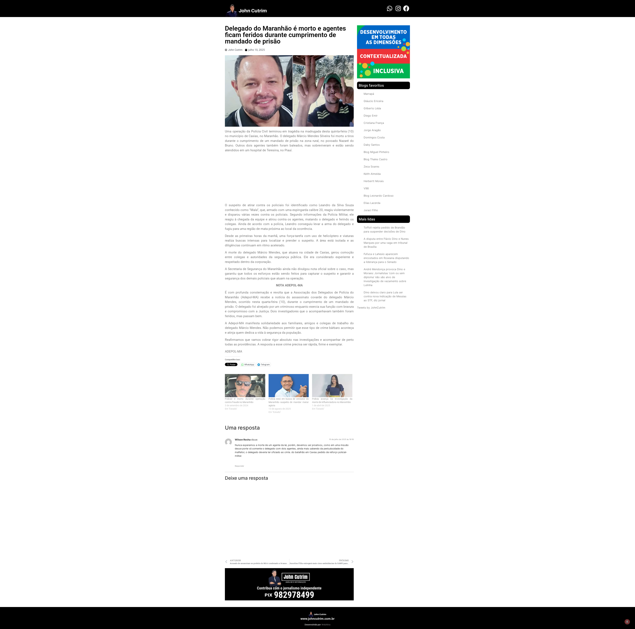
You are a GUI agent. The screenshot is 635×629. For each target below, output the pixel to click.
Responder (239, 466)
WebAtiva (325, 624)
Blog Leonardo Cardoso (379, 195)
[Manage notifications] (627, 621)
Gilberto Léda (372, 108)
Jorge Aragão (372, 130)
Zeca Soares (371, 166)
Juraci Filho (371, 210)
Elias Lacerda (372, 203)
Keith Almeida (372, 173)
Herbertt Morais (374, 181)
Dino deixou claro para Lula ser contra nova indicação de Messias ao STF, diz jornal (385, 296)
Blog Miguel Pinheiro (376, 152)
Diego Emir (371, 115)
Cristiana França (374, 123)
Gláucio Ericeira (373, 101)
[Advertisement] (289, 178)
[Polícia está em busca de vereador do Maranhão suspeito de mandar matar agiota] (289, 385)
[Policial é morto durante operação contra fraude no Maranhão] (245, 385)
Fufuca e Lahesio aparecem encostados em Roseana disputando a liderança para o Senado (386, 258)
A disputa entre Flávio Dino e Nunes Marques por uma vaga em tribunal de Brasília (386, 242)
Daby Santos (372, 144)
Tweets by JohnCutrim (371, 307)
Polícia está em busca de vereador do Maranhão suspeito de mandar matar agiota (289, 402)
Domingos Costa (374, 137)
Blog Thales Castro (375, 159)
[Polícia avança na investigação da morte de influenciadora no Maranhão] (332, 385)
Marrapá (369, 93)
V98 (366, 188)
